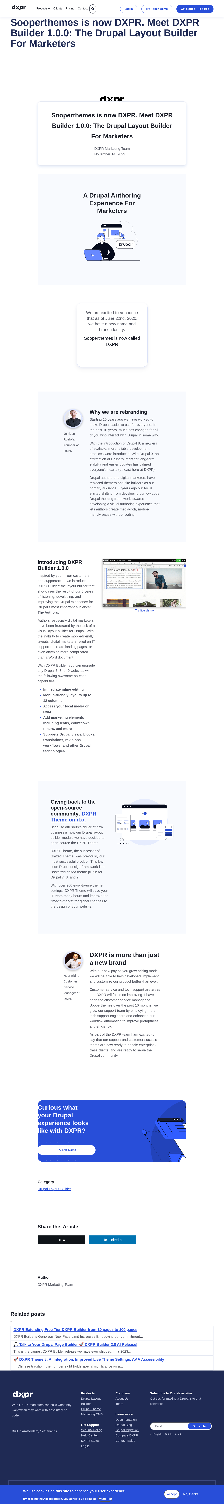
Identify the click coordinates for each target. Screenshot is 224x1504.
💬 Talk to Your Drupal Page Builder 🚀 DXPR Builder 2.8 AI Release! (75, 1344)
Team (119, 1404)
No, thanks (190, 1494)
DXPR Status (90, 1440)
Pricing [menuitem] (70, 8)
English (157, 1434)
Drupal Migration (127, 1430)
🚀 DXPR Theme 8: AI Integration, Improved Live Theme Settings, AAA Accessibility (88, 1359)
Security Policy (91, 1430)
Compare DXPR (126, 1435)
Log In (128, 8)
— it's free (195, 8)
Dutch (168, 1434)
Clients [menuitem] (57, 8)
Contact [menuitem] (83, 8)
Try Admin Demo (157, 8)
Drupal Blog (123, 1425)
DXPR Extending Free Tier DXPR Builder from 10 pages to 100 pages (75, 1329)
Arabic (178, 1434)
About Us (121, 1398)
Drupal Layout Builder (54, 1189)
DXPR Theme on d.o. (73, 817)
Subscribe (199, 1426)
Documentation (126, 1419)
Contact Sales (125, 1440)
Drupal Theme (91, 1409)
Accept (172, 1494)
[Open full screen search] (92, 9)
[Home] (22, 8)
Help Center (89, 1435)
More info (105, 1498)
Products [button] (41, 8)
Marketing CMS (92, 1414)
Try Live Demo (66, 1149)
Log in (85, 1446)
